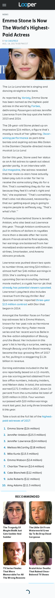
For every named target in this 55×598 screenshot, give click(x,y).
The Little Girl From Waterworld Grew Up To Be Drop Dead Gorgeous (40, 532)
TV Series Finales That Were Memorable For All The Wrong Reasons (14, 573)
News (5, 15)
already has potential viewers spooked (26, 287)
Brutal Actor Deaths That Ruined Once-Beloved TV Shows (40, 571)
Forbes (35, 106)
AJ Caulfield (11, 41)
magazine (11, 170)
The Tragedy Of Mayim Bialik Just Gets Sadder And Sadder (12, 532)
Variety (26, 98)
